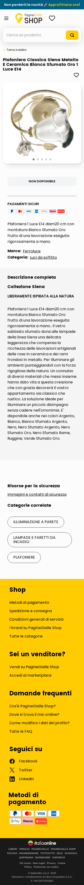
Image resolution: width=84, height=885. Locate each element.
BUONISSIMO (42, 857)
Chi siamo (25, 863)
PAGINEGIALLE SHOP (63, 849)
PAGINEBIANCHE (28, 853)
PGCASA (12, 853)
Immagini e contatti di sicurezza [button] (36, 494)
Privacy (51, 863)
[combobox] (42, 35)
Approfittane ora (63, 4)
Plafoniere (24, 557)
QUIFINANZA (26, 857)
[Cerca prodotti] (72, 35)
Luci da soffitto (43, 257)
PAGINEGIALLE (40, 849)
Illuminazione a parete (35, 522)
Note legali (39, 863)
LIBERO (12, 849)
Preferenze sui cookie (46, 867)
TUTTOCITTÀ (47, 853)
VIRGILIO (24, 849)
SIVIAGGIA (71, 853)
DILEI (60, 853)
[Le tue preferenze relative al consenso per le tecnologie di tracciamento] (75, 876)
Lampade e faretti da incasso (34, 539)
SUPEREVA (58, 857)
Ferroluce (32, 251)
